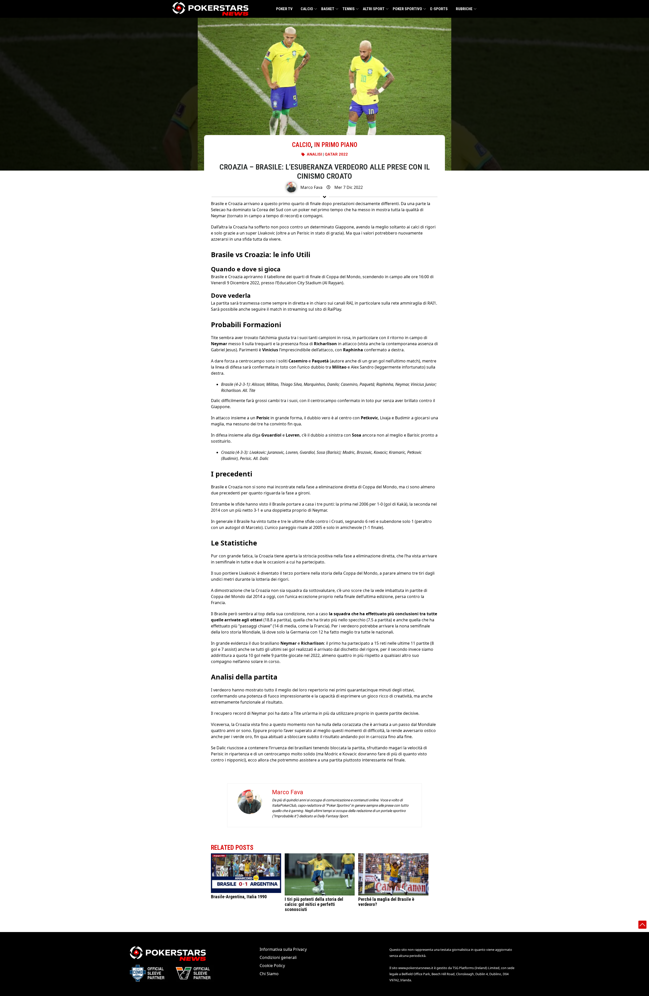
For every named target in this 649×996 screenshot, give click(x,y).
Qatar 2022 (336, 154)
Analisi (314, 154)
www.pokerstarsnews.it (415, 968)
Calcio (307, 9)
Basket (327, 9)
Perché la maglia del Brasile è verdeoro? (386, 902)
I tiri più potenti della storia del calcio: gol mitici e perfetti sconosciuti (314, 904)
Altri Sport (374, 9)
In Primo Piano (335, 144)
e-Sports (439, 9)
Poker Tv (284, 9)
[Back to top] (642, 925)
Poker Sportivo (407, 9)
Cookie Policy (272, 965)
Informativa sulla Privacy (283, 949)
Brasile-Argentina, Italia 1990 (239, 896)
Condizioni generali (278, 957)
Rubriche (464, 9)
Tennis (348, 9)
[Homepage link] (210, 9)
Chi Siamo (269, 973)
